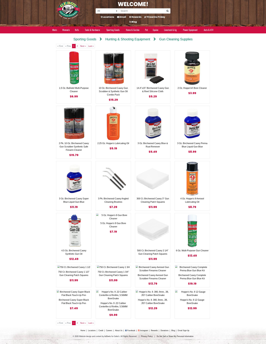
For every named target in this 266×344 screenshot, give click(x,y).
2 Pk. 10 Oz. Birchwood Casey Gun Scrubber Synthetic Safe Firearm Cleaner (74, 146)
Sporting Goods (113, 30)
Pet (146, 30)
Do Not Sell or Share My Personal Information (175, 336)
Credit (101, 330)
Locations (108, 17)
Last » (91, 46)
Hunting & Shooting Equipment (127, 39)
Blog (134, 21)
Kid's (77, 30)
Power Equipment (190, 30)
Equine (155, 30)
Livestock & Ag (170, 30)
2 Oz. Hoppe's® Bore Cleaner (192, 88)
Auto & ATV (208, 30)
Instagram (144, 330)
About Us (118, 330)
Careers (109, 330)
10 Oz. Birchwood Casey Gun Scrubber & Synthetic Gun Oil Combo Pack (113, 91)
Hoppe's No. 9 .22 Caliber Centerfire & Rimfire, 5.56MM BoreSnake (113, 306)
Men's (54, 30)
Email (122, 17)
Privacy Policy (147, 336)
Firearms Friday (156, 17)
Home (82, 330)
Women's (66, 30)
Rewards (136, 17)
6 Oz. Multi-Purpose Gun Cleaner (192, 250)
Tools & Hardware (92, 30)
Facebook (131, 330)
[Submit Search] (167, 11)
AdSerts (107, 336)
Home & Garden (132, 30)
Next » (83, 46)
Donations (165, 330)
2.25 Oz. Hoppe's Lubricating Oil (113, 143)
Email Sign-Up (183, 330)
